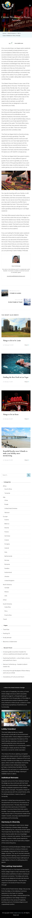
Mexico (6, 591)
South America (7, 604)
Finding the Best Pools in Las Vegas (15, 377)
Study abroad (7, 637)
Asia (4, 497)
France (6, 532)
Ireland (6, 548)
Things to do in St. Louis (12, 340)
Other (5, 600)
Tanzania (7, 493)
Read (26, 345)
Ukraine (6, 576)
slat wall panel (12, 769)
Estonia (6, 527)
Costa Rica (7, 607)
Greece (6, 540)
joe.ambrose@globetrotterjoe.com (16, 276)
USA (5, 595)
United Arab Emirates (10, 508)
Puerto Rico (8, 615)
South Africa (8, 489)
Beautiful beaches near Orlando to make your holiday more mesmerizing (15, 453)
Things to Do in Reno (11, 414)
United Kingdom (9, 580)
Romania (7, 564)
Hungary (7, 544)
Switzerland (8, 572)
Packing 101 (6, 633)
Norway (6, 560)
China (6, 500)
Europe (5, 516)
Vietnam (7, 512)
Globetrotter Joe (18, 913)
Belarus (6, 523)
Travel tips (6, 629)
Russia (6, 504)
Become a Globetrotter (10, 641)
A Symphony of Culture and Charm (13, 677)
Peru (6, 611)
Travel (5, 619)
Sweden (6, 568)
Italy (5, 552)
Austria (6, 519)
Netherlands (8, 556)
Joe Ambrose (19, 43)
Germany (7, 536)
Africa (4, 486)
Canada (6, 587)
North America (7, 584)
